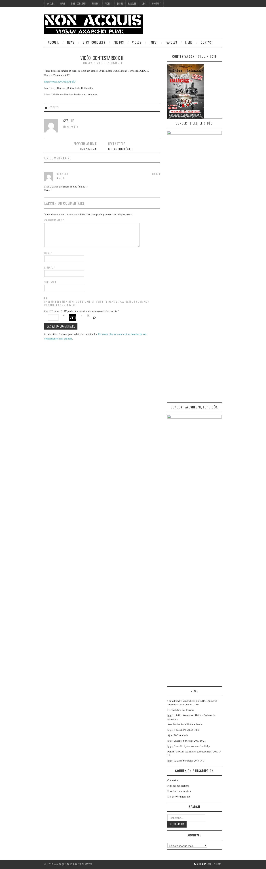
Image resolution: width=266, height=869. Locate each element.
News (62, 3)
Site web (50, 282)
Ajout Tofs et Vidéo (177, 735)
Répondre (155, 174)
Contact (156, 3)
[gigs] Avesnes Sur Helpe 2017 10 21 (186, 740)
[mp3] (120, 3)
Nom (48, 253)
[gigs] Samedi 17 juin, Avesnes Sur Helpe (188, 746)
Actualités (53, 107)
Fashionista (201, 864)
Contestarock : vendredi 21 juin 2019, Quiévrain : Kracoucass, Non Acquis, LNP (192, 702)
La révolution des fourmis (180, 710)
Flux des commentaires (179, 791)
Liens (144, 3)
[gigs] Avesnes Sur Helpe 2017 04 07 (186, 760)
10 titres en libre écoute (120, 149)
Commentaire (54, 220)
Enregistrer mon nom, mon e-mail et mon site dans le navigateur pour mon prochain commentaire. (96, 303)
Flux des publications (178, 785)
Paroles (132, 3)
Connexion (172, 780)
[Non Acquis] (93, 24)
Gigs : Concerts (78, 3)
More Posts (71, 126)
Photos (96, 3)
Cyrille (99, 63)
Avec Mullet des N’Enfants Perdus (185, 724)
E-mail (49, 267)
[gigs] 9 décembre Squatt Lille (183, 729)
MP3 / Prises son (88, 149)
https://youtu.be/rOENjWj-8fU (60, 81)
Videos (108, 3)
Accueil (50, 3)
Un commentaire (114, 63)
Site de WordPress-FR (178, 796)
